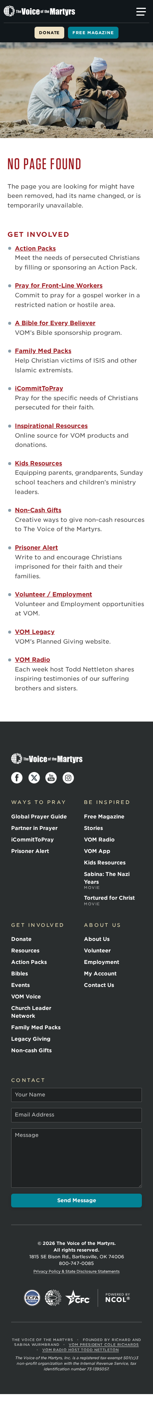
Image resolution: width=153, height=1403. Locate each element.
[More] (141, 12)
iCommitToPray (39, 388)
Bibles (19, 974)
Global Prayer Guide (39, 817)
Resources (25, 951)
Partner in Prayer (34, 828)
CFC (77, 1298)
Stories (93, 828)
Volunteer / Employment (53, 594)
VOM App (97, 851)
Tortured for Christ (109, 900)
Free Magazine (93, 32)
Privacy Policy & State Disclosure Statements (76, 1271)
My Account (100, 974)
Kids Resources (38, 463)
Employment (101, 962)
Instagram (68, 778)
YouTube (51, 778)
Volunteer (97, 951)
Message (27, 1135)
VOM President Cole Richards (104, 1345)
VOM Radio (32, 659)
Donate (49, 32)
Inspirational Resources (51, 425)
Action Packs (35, 248)
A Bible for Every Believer (55, 323)
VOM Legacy (35, 631)
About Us (97, 939)
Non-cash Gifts (31, 1050)
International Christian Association (53, 1298)
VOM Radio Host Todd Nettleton (80, 1350)
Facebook (17, 778)
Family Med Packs (43, 350)
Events (20, 985)
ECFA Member (32, 1298)
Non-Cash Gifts (38, 510)
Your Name (30, 1095)
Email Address (34, 1115)
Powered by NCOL (117, 1298)
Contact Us (99, 985)
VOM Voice (26, 997)
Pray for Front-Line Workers (58, 285)
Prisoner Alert (36, 547)
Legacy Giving (31, 1039)
